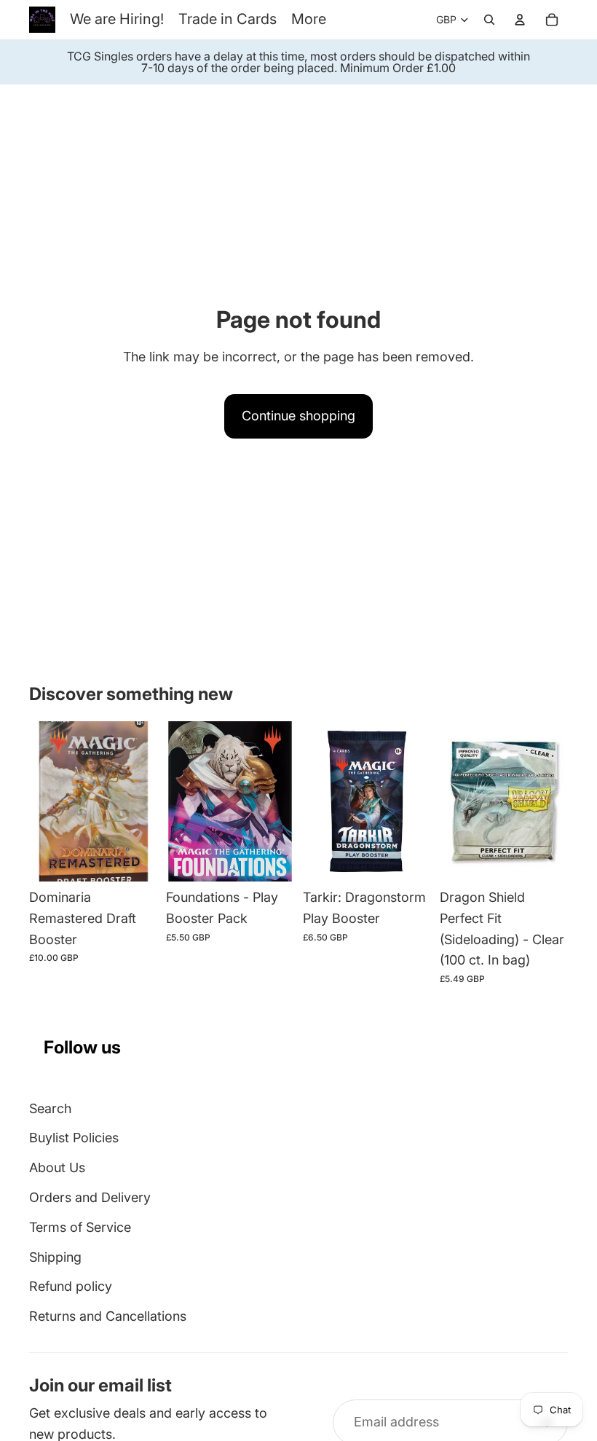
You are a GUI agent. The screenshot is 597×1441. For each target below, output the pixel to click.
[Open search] (489, 20)
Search (50, 1108)
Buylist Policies (74, 1137)
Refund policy (70, 1286)
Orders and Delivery (90, 1197)
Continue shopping (298, 415)
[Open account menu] (520, 20)
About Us (57, 1167)
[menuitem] (308, 19)
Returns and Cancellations (107, 1316)
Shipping (55, 1257)
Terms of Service (80, 1227)
